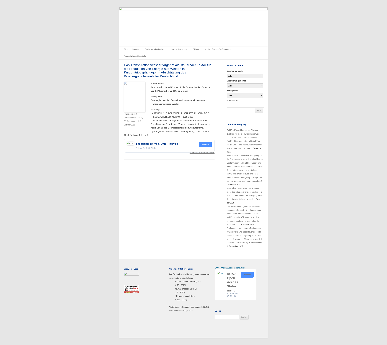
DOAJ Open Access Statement (232, 282)
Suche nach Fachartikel (154, 49)
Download (205, 144)
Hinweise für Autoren (178, 49)
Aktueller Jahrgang (132, 49)
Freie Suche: (233, 100)
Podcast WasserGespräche (135, 56)
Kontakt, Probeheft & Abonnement (219, 49)
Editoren (195, 49)
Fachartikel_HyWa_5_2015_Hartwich (157, 144)
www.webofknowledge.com (181, 310)
